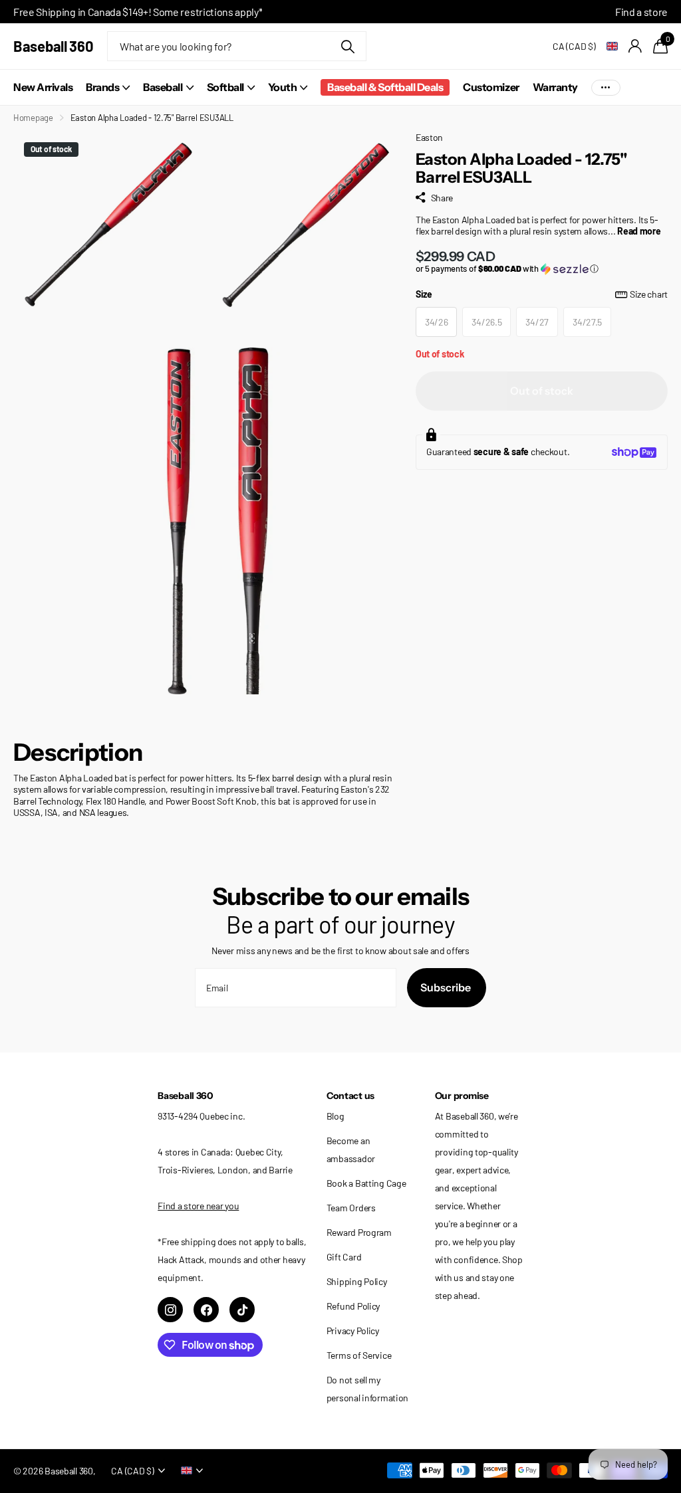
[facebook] (206, 1309)
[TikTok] (242, 1309)
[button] (542, 268)
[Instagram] (170, 1309)
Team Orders (351, 1207)
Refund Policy (353, 1306)
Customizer (491, 87)
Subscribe (446, 987)
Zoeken (348, 46)
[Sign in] (635, 46)
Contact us (350, 1096)
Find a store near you (198, 1205)
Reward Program (359, 1232)
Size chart (649, 294)
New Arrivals (42, 87)
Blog (335, 1116)
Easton (429, 137)
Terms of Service (359, 1355)
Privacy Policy (353, 1330)
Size (542, 294)
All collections (108, 87)
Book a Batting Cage (366, 1183)
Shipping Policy (357, 1281)
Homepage (33, 117)
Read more (638, 231)
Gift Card (344, 1256)
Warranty (555, 87)
